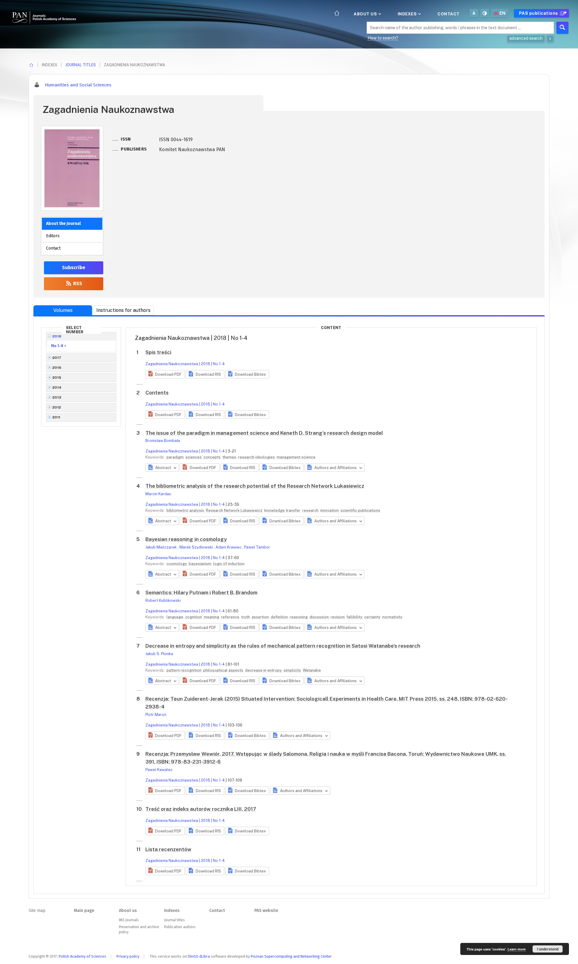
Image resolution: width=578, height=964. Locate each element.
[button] (165, 374)
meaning (212, 617)
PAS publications (539, 13)
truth (246, 617)
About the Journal (63, 223)
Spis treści (158, 352)
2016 (56, 367)
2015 (56, 377)
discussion (319, 617)
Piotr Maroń (155, 714)
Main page (84, 910)
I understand (547, 949)
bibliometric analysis (185, 510)
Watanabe (312, 670)
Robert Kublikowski (163, 600)
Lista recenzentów (168, 849)
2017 (56, 358)
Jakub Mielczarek (161, 547)
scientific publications (360, 510)
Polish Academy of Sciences (82, 956)
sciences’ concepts (203, 457)
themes (229, 457)
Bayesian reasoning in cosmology (186, 539)
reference (230, 617)
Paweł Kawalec (158, 769)
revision (338, 617)
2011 (56, 417)
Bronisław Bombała (162, 440)
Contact (448, 13)
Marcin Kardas (158, 494)
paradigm (175, 457)
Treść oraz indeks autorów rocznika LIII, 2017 (200, 809)
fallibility (354, 617)
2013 (56, 397)
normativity (392, 617)
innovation (330, 510)
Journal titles (80, 65)
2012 (56, 407)
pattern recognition (184, 670)
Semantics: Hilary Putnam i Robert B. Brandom (201, 592)
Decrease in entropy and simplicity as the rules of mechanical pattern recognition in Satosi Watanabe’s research (282, 646)
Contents (157, 393)
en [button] (502, 13)
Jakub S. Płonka (159, 653)
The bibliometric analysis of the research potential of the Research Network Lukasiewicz (254, 486)
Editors (53, 235)
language (175, 617)
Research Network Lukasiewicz (234, 510)
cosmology (177, 563)
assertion (261, 617)
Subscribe (73, 267)
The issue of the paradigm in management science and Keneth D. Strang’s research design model (264, 433)
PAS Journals (128, 920)
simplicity (293, 670)
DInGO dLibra (199, 956)
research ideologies (257, 457)
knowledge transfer (282, 510)
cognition (194, 617)
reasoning (299, 617)
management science (296, 457)
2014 (57, 387)
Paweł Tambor (257, 547)
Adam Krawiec (229, 547)
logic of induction (228, 563)
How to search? (383, 38)
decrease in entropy (264, 670)
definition (280, 617)
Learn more (517, 949)
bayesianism (200, 563)
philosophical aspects (223, 670)
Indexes (408, 13)
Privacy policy (128, 956)
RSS (77, 283)
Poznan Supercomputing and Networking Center (291, 956)
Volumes (63, 310)
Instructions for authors (123, 310)
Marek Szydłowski (196, 547)
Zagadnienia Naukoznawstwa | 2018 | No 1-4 (185, 364)
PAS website (266, 910)
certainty (372, 617)
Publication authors (179, 927)
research (310, 510)
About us (366, 13)
